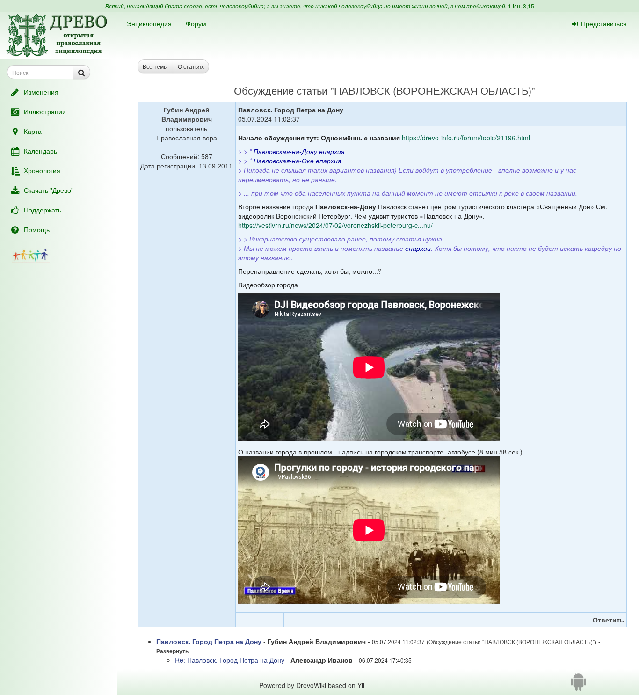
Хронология (42, 170)
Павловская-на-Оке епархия (297, 160)
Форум (196, 23)
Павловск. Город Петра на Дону (209, 641)
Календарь (40, 150)
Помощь (37, 229)
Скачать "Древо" (48, 190)
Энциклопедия (149, 23)
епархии (418, 248)
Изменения (41, 91)
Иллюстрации (45, 111)
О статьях (191, 66)
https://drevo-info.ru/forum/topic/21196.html (466, 137)
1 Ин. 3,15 (521, 6)
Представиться (604, 23)
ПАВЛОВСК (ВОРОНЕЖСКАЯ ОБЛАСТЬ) (432, 90)
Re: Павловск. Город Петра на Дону (230, 660)
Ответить (608, 619)
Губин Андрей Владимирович (186, 114)
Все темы (155, 66)
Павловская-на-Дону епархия (299, 151)
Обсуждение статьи (280, 90)
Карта (33, 131)
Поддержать (42, 209)
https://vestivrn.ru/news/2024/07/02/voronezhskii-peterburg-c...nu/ (335, 225)
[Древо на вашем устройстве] (578, 685)
